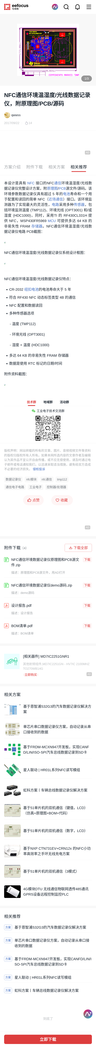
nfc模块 (31, 479)
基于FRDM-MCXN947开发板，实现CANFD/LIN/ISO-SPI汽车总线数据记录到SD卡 (56, 749)
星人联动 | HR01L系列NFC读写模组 (51, 770)
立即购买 (31, 674)
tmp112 (62, 479)
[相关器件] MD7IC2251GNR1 (46, 656)
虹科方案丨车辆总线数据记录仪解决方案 (55, 790)
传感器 (79, 205)
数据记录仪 (13, 479)
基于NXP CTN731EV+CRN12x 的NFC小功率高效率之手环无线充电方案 (57, 851)
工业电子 (35, 487)
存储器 (37, 226)
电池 (66, 194)
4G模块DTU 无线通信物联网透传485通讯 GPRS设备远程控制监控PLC (55, 891)
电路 (55, 205)
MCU (52, 221)
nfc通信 (47, 479)
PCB (62, 188)
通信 (58, 183)
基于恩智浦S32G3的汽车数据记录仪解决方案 (57, 709)
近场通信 (56, 199)
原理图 (52, 188)
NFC (30, 183)
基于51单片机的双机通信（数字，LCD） (55, 831)
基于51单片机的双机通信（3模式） (51, 871)
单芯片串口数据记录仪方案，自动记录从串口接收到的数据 (57, 729)
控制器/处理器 (56, 487)
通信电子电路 (15, 487)
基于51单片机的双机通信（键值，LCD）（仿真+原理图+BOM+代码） (55, 810)
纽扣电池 (31, 289)
